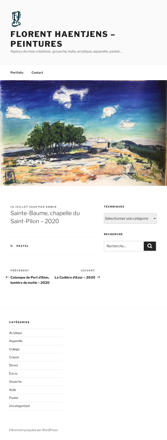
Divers (13, 365)
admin (51, 206)
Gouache (15, 381)
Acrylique (15, 333)
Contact (37, 72)
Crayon (14, 357)
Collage (14, 349)
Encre (13, 373)
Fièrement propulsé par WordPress (33, 430)
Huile (12, 390)
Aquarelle (15, 341)
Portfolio (16, 72)
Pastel (23, 245)
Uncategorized (19, 406)
